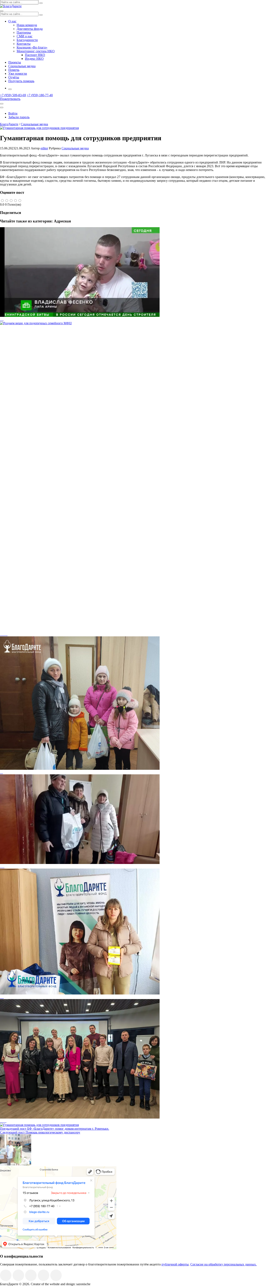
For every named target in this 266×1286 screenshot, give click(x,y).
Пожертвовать (10, 99)
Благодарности (27, 40)
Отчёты (13, 77)
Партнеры (24, 32)
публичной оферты (175, 1264)
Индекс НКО (34, 58)
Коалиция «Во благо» (32, 47)
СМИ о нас (24, 36)
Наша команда (27, 25)
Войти (12, 113)
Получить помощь (21, 81)
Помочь (13, 70)
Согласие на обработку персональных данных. (223, 1264)
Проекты (14, 62)
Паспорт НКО (35, 55)
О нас (12, 21)
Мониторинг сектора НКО (36, 51)
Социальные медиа (22, 66)
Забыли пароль (19, 117)
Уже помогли (17, 73)
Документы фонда (30, 29)
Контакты (24, 43)
